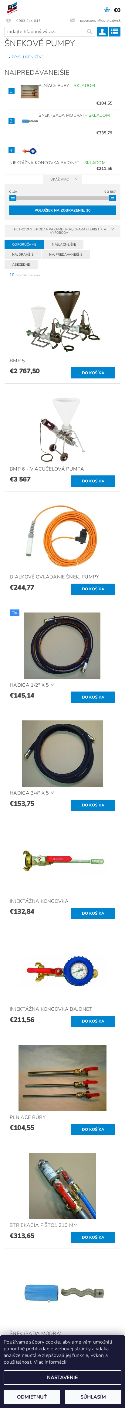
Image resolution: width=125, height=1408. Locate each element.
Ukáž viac (59, 179)
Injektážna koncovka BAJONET (57, 163)
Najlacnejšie (64, 244)
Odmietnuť (32, 1397)
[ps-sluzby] (12, 8)
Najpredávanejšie (65, 254)
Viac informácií (50, 1362)
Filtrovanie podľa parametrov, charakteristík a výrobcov (60, 231)
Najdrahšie (22, 254)
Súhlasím (93, 1397)
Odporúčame (24, 244)
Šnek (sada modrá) (74, 115)
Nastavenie (62, 1377)
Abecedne (21, 264)
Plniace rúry (67, 85)
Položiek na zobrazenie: (62, 210)
